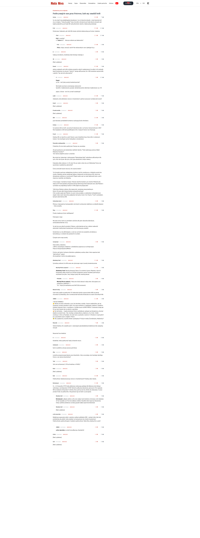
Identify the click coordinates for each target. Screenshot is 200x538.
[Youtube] (116, 3)
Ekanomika (83, 3)
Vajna (76, 3)
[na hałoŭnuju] (57, 3)
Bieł (137, 3)
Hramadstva (91, 3)
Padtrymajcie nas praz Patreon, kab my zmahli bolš (76, 13)
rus (144, 3)
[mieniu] (148, 3)
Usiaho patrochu (102, 3)
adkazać (66, 17)
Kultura (111, 3)
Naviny (70, 3)
